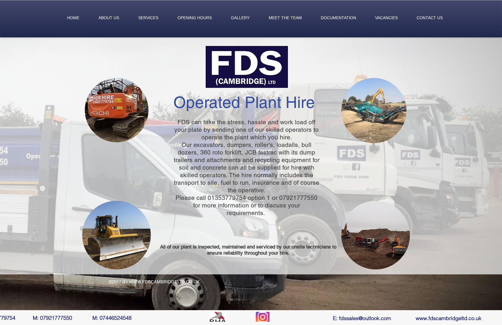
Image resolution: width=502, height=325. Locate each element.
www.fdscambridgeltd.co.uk (448, 318)
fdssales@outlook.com (365, 318)
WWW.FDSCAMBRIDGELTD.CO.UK (164, 281)
